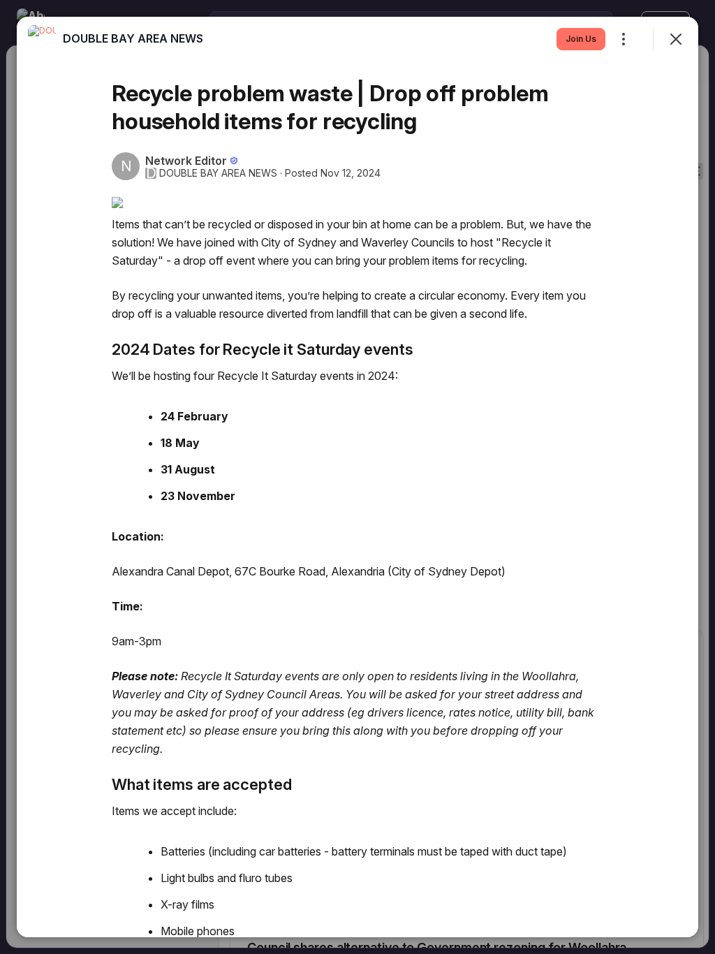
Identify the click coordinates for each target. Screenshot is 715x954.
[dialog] (357, 477)
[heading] (133, 38)
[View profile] (42, 39)
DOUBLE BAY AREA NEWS (218, 173)
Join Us (581, 39)
